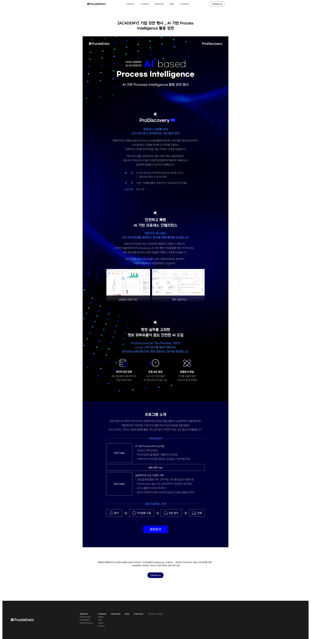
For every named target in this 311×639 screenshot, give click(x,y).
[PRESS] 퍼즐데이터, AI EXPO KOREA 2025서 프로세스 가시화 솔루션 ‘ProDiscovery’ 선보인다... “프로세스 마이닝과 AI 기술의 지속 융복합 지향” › (155, 562)
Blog (172, 4)
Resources (115, 614)
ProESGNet (84, 620)
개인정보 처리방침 (155, 614)
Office (100, 623)
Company (102, 614)
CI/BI (100, 620)
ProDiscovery (85, 617)
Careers (101, 626)
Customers (184, 4)
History (101, 617)
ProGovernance (86, 623)
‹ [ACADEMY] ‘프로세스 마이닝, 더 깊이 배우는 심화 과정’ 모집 (155, 565)
